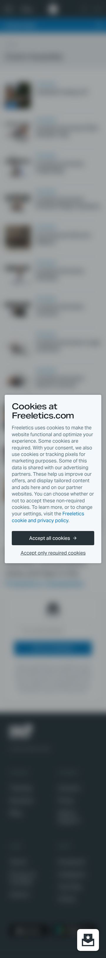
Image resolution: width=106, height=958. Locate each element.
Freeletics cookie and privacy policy (48, 517)
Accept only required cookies (53, 553)
